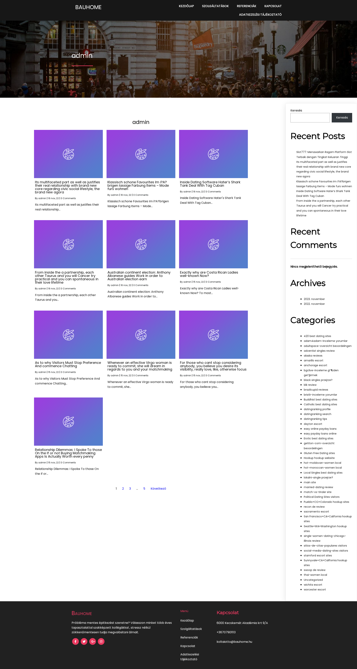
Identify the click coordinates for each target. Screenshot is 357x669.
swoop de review (314, 570)
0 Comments (68, 198)
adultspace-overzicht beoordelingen (328, 346)
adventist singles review (319, 351)
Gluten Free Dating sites (319, 453)
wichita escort (313, 585)
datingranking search (317, 414)
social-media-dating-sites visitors (326, 551)
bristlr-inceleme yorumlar (320, 395)
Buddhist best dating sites (320, 399)
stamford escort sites (318, 555)
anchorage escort (315, 365)
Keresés (296, 110)
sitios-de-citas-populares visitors (325, 545)
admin (42, 198)
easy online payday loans (320, 429)
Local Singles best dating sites (323, 473)
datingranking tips (315, 419)
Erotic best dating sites (318, 438)
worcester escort (315, 589)
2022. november (314, 304)
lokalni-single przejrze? (318, 477)
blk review (310, 385)
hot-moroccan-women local (323, 468)
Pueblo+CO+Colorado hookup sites (326, 502)
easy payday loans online (320, 433)
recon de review (314, 507)
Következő (158, 488)
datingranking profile (317, 409)
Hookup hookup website (319, 458)
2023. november (314, 299)
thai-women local (315, 575)
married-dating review (318, 487)
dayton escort (313, 424)
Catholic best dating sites (320, 404)
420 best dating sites (317, 336)
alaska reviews (313, 355)
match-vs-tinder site (318, 492)
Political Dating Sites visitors (322, 497)
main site (310, 482)
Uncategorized (313, 580)
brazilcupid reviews (316, 390)
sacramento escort (316, 511)
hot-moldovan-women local (322, 463)
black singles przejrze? (318, 380)
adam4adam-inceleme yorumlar (326, 341)
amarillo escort (313, 360)
